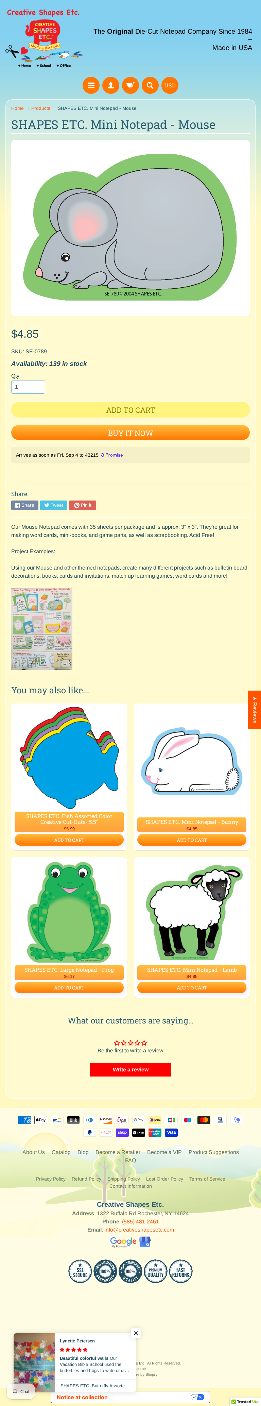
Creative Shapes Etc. (127, 1363)
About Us (33, 1152)
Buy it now (130, 433)
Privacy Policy (51, 1179)
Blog (83, 1152)
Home (17, 108)
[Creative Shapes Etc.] (44, 39)
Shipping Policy (123, 1179)
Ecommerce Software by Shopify (131, 1374)
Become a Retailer (117, 1152)
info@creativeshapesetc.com (139, 1230)
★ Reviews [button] (255, 709)
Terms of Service (207, 1179)
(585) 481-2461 (140, 1221)
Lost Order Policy (164, 1179)
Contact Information (130, 1186)
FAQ (130, 1160)
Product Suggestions (214, 1152)
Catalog (61, 1152)
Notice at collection (82, 1397)
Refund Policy (86, 1179)
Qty (15, 376)
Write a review (131, 1069)
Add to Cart (69, 840)
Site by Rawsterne (131, 1369)
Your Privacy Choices (152, 1397)
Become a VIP (164, 1152)
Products (40, 108)
